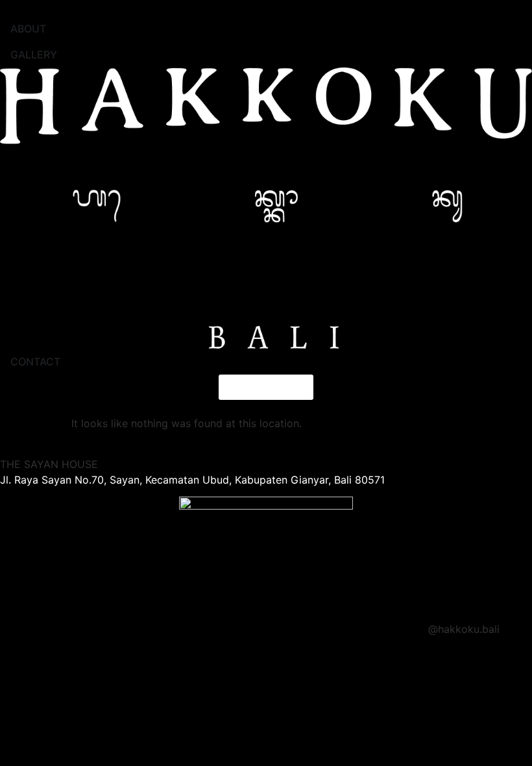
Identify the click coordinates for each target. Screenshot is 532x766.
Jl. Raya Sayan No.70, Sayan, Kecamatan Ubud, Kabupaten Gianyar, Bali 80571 (192, 479)
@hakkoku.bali (464, 629)
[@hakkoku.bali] (516, 637)
